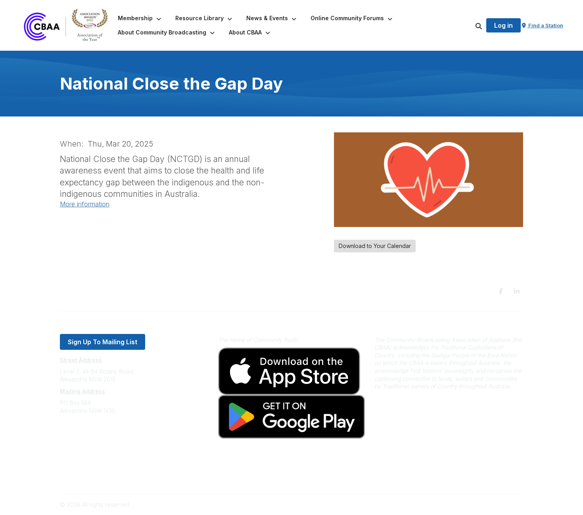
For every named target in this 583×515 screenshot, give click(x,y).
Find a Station (545, 25)
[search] (469, 25)
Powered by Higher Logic (489, 504)
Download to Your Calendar (375, 245)
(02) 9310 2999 (80, 434)
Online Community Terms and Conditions (112, 478)
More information (84, 204)
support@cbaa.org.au (88, 442)
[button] (140, 18)
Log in (503, 25)
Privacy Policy (78, 466)
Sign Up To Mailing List (102, 342)
